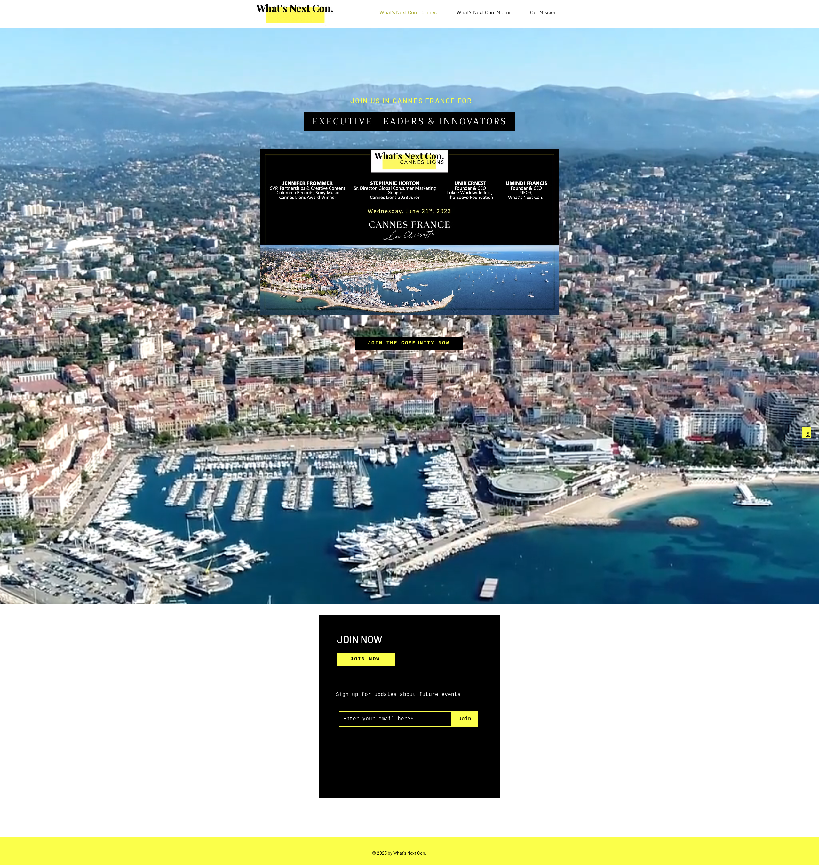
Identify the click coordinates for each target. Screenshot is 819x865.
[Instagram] (808, 435)
